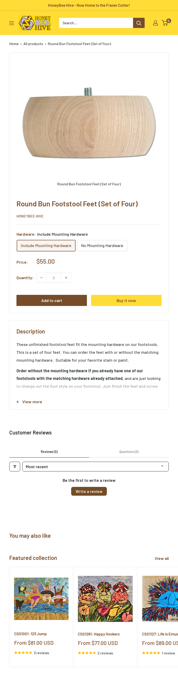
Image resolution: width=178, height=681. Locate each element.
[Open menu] (11, 23)
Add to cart (51, 300)
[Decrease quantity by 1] (41, 278)
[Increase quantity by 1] (66, 278)
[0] (165, 23)
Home (14, 43)
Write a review (89, 491)
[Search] (139, 23)
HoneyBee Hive (30, 216)
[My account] (155, 22)
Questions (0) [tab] (128, 452)
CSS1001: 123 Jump (30, 633)
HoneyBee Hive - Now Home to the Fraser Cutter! (89, 5)
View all (162, 558)
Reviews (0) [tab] (49, 452)
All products (33, 43)
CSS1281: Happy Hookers (99, 634)
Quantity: (25, 277)
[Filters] (14, 466)
